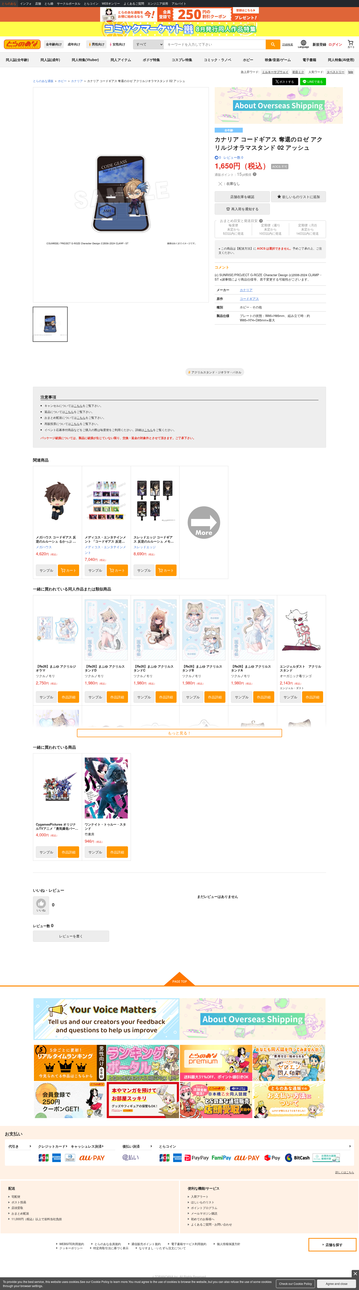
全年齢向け (54, 44)
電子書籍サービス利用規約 (188, 1244)
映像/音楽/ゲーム (278, 59)
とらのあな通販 (43, 81)
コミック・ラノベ (217, 59)
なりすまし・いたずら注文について (162, 1248)
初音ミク (298, 72)
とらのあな (9, 3)
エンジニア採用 (158, 3)
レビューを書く (71, 935)
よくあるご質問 (134, 3)
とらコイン (91, 3)
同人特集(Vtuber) (85, 59)
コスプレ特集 (182, 59)
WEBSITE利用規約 (71, 1244)
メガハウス (44, 547)
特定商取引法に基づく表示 (110, 1248)
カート (71, 570)
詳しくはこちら (344, 1172)
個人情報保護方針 (228, 1244)
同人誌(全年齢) (17, 59)
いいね (41, 910)
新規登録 (319, 44)
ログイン (335, 44)
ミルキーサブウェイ (275, 72)
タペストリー (335, 72)
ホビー (248, 59)
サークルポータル (68, 3)
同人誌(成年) (50, 59)
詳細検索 (287, 44)
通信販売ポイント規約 (146, 1244)
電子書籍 (309, 59)
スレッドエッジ (145, 547)
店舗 (38, 3)
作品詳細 (68, 696)
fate (350, 72)
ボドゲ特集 (151, 59)
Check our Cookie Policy (295, 1283)
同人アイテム (121, 59)
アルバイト (179, 3)
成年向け (74, 44)
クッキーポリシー (71, 1248)
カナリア (77, 81)
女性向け (119, 44)
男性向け (98, 44)
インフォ (26, 3)
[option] (121, 194)
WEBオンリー (111, 3)
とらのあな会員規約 (108, 1244)
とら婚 (48, 3)
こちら (78, 405)
